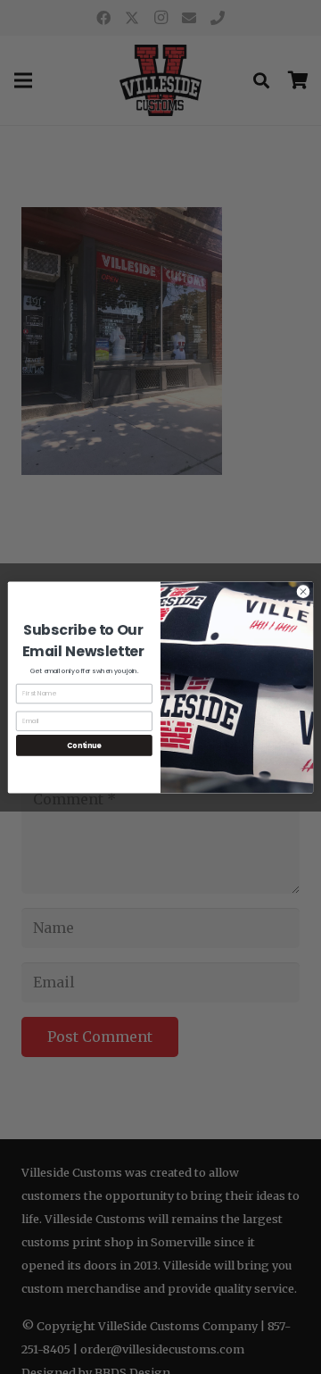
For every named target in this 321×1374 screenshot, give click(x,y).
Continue (84, 745)
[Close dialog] (302, 590)
